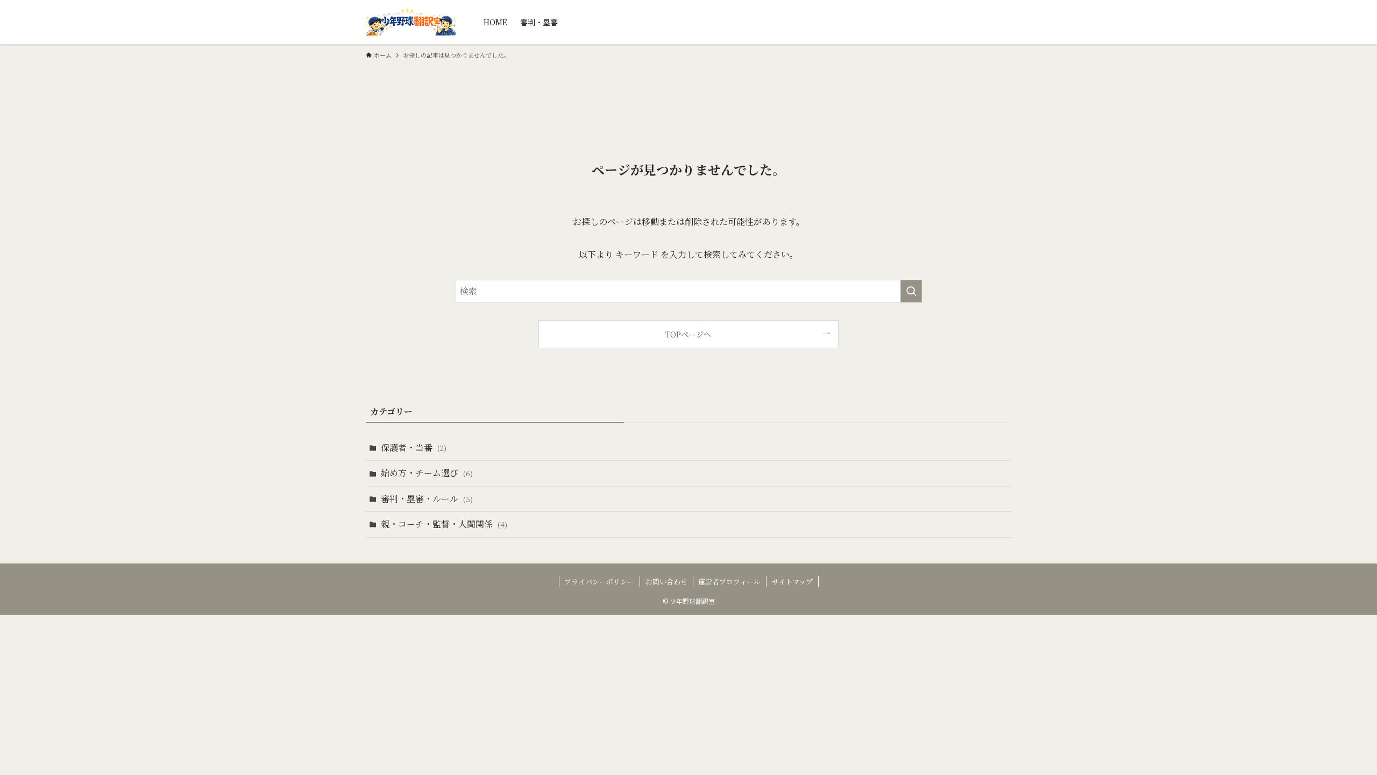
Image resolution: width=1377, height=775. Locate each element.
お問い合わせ (666, 581)
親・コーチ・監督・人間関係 (444, 524)
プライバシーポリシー (599, 581)
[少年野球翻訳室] (411, 22)
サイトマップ (792, 581)
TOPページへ (688, 334)
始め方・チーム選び (427, 473)
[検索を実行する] (911, 291)
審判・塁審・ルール (427, 498)
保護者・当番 (413, 447)
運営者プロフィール (729, 581)
